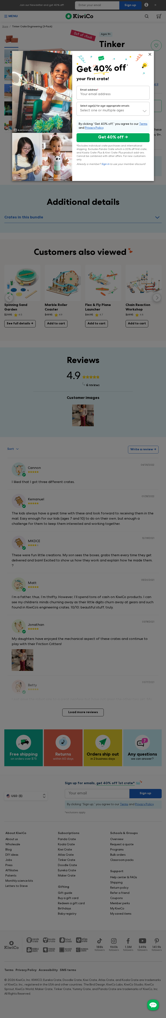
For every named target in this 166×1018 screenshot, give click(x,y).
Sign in (105, 164)
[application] (153, 1005)
